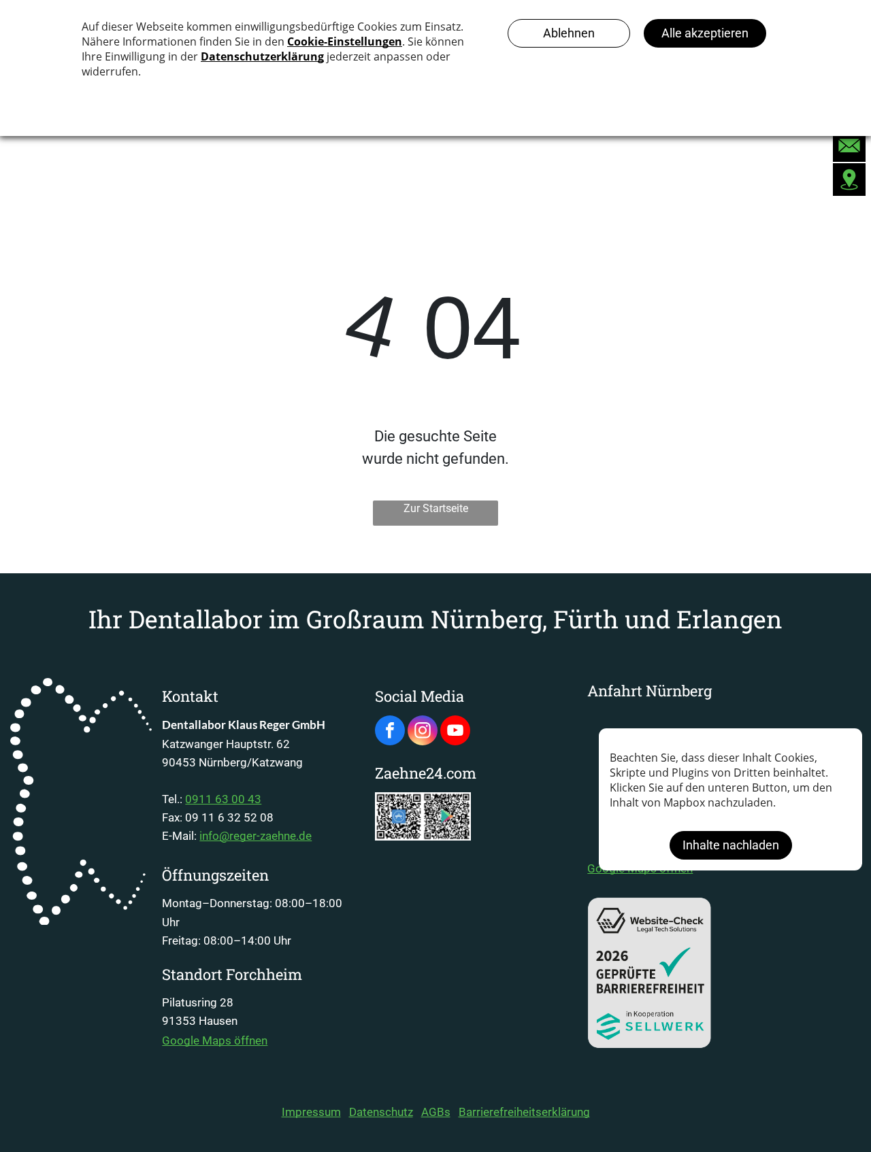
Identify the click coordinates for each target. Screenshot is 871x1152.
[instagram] (423, 732)
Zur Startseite (436, 508)
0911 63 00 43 (223, 799)
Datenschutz (381, 1112)
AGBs (435, 1112)
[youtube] (455, 732)
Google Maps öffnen (214, 1040)
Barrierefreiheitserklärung (524, 1112)
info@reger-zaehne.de (255, 836)
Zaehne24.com (425, 773)
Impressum (311, 1112)
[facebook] (390, 732)
